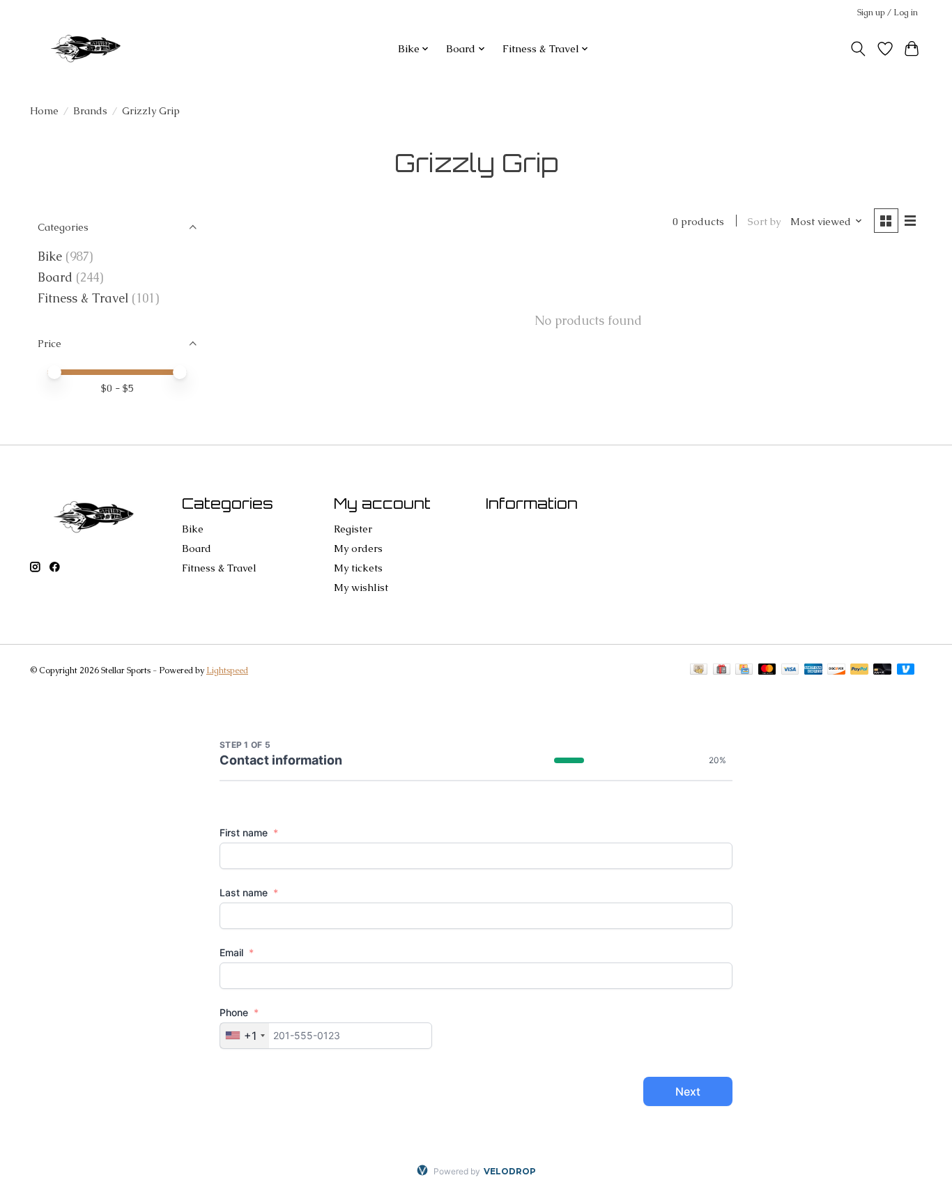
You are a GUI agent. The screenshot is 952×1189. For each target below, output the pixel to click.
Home (44, 110)
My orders (358, 548)
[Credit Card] (744, 670)
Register (353, 528)
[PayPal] (859, 670)
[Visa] (790, 670)
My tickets (358, 567)
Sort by (764, 221)
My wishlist (361, 587)
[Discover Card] (836, 670)
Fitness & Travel (83, 298)
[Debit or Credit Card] (882, 670)
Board (55, 277)
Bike (50, 256)
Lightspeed (227, 670)
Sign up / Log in (887, 12)
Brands (90, 110)
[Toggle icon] (858, 48)
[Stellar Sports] (88, 48)
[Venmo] (906, 670)
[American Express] (813, 670)
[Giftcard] (721, 670)
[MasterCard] (767, 670)
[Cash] (698, 670)
